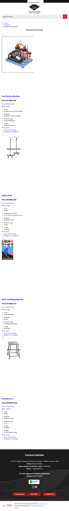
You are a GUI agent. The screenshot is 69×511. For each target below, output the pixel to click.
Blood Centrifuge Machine (12, 299)
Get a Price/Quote (8, 104)
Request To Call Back (11, 132)
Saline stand (7, 195)
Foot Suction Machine (11, 96)
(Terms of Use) (43, 504)
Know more (5, 128)
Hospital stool (7, 399)
